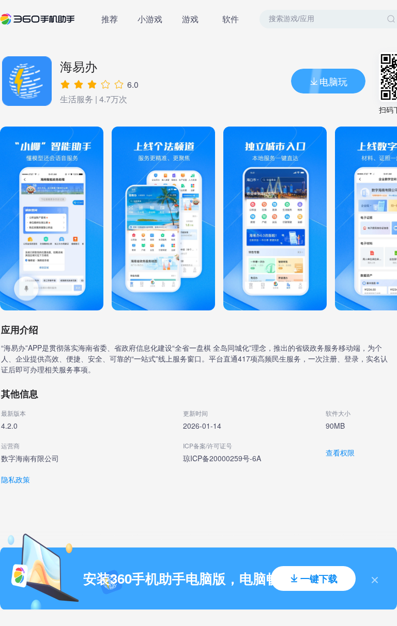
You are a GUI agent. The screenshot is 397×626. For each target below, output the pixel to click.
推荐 (109, 19)
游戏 (190, 19)
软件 (230, 19)
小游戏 (150, 19)
